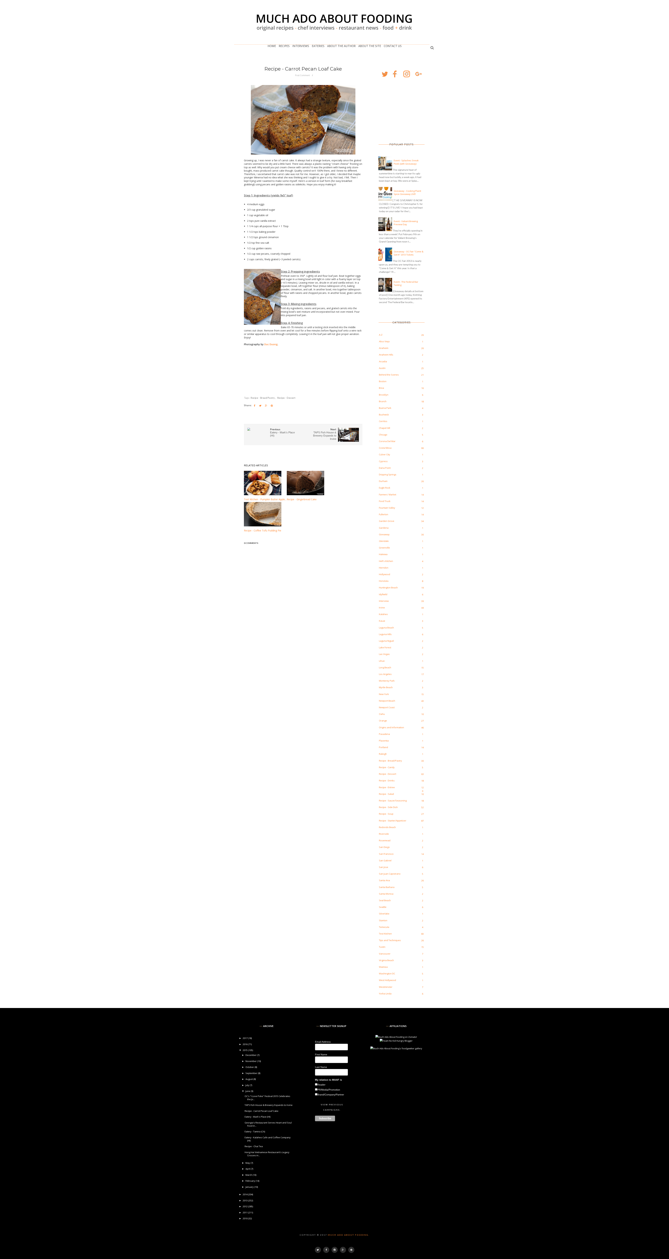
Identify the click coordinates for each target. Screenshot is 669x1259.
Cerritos (383, 421)
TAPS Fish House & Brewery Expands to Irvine (269, 1105)
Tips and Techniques (390, 940)
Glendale (384, 541)
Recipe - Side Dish (388, 807)
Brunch (382, 401)
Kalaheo (383, 614)
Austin (382, 368)
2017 (245, 1038)
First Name (321, 1054)
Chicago (383, 434)
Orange (383, 720)
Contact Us (393, 46)
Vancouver (384, 953)
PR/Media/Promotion (328, 1089)
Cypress (383, 461)
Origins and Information (391, 727)
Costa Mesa (385, 447)
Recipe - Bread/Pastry (263, 397)
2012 (245, 1206)
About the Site (369, 46)
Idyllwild (383, 594)
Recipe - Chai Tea (254, 1146)
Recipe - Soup (386, 813)
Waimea (383, 966)
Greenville (384, 547)
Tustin (382, 946)
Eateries (318, 46)
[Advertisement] (396, 110)
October (250, 1067)
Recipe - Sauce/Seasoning (393, 800)
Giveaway (384, 534)
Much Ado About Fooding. (349, 1235)
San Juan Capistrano (390, 873)
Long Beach (385, 667)
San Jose (383, 867)
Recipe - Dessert (286, 397)
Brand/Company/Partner (330, 1094)
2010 (245, 1218)
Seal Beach (385, 900)
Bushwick (384, 414)
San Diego (384, 847)
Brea (381, 387)
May (248, 1162)
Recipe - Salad (386, 793)
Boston (382, 381)
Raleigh (383, 753)
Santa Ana (384, 880)
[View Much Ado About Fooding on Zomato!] (396, 1036)
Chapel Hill (384, 428)
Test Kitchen (385, 933)
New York (384, 694)
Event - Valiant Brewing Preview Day (406, 223)
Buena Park (385, 408)
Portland (383, 747)
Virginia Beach (386, 960)
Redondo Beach (387, 827)
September (251, 1073)
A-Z (380, 334)
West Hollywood (387, 980)
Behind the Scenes (389, 374)
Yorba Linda (385, 993)
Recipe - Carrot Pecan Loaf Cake (261, 1111)
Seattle (382, 907)
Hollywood (384, 574)
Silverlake (384, 913)
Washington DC (387, 973)
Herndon (383, 567)
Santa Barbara (386, 887)
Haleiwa (383, 554)
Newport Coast (387, 707)
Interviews (300, 46)
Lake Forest (385, 647)
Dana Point (385, 467)
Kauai (382, 620)
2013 (245, 1200)
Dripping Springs (387, 474)
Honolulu (384, 580)
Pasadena (384, 734)
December (251, 1055)
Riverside (384, 833)
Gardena (384, 527)
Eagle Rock (384, 487)
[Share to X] (260, 405)
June (248, 1091)
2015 (245, 1050)
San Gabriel (385, 860)
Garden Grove (386, 521)
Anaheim (383, 348)
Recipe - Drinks (387, 780)
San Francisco (386, 853)
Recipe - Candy (387, 767)
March (249, 1174)
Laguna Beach (386, 627)
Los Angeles (385, 674)
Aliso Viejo (384, 341)
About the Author (341, 46)
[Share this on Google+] (266, 405)
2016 (245, 1044)
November (251, 1061)
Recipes (284, 46)
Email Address (323, 1041)
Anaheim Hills (386, 354)
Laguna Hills (385, 634)
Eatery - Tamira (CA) (255, 1131)
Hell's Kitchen (386, 561)
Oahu (382, 714)
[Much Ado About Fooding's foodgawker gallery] (396, 1048)
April (248, 1168)
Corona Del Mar (387, 441)
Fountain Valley (387, 507)
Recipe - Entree (387, 787)
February (250, 1180)
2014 (245, 1194)
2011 (245, 1212)
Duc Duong (271, 344)
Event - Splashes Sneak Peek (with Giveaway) (406, 162)
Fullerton (383, 514)
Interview (384, 601)
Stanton (383, 920)
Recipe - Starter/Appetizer (392, 820)
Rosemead (384, 840)
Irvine (382, 607)
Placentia (384, 740)
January (249, 1186)
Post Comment (302, 75)
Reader (321, 1084)
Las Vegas (384, 654)
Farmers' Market (387, 494)
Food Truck (384, 501)
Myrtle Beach (386, 687)
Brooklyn (383, 394)
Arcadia (383, 361)
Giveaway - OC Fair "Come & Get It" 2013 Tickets (408, 253)
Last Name (321, 1067)
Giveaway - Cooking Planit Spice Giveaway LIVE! (407, 192)
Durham (383, 481)
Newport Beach (387, 700)
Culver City (384, 454)
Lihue (382, 660)
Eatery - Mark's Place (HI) (257, 1116)
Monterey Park (387, 680)
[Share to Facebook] (254, 405)
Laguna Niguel (386, 640)
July (247, 1085)
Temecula (384, 927)
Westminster (385, 986)
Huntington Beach (388, 587)
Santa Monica (386, 893)
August (249, 1079)
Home (272, 46)
